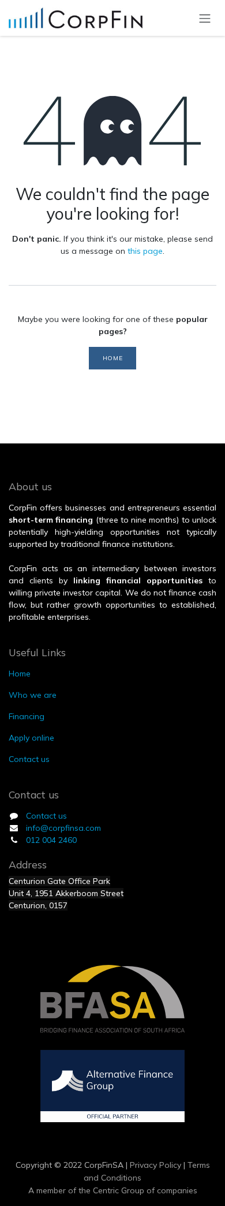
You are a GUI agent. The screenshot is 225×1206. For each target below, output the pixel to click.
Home (112, 358)
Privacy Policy (154, 1165)
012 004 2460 (51, 840)
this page (145, 251)
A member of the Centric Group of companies (112, 1190)
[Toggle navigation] (204, 18)
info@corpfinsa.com (63, 828)
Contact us (46, 816)
